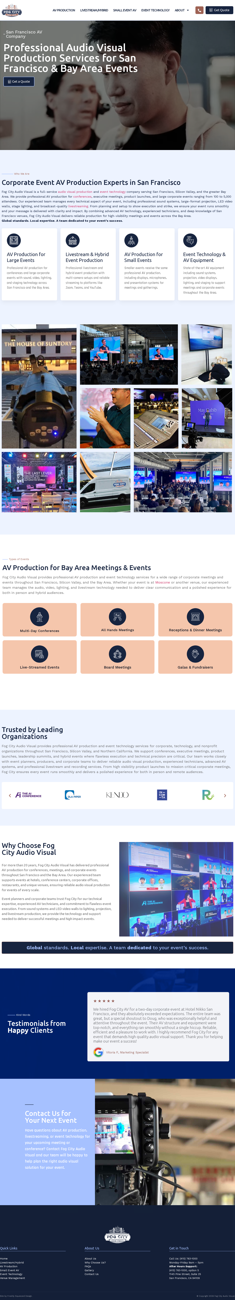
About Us (90, 1258)
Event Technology (11, 1274)
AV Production (8, 1266)
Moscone (162, 582)
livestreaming (78, 206)
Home (4, 1258)
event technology (113, 191)
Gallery (89, 1270)
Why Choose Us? (95, 1262)
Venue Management (12, 1278)
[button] (10, 795)
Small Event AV (9, 1270)
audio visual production (75, 191)
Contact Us (92, 1274)
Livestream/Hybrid (12, 1262)
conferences (82, 196)
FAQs (88, 1266)
